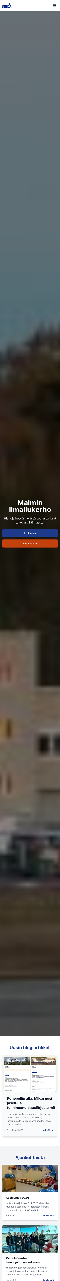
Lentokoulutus (30, 543)
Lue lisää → (46, 1130)
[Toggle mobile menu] (54, 5)
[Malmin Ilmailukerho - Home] (7, 5)
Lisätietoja (30, 533)
